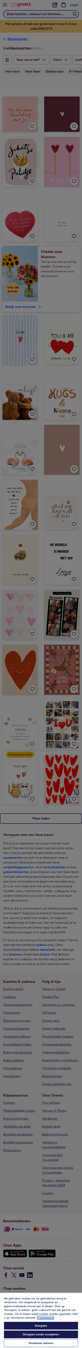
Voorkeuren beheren (40, 1343)
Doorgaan (41, 1325)
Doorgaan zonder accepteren (41, 1334)
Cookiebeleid (46, 1317)
